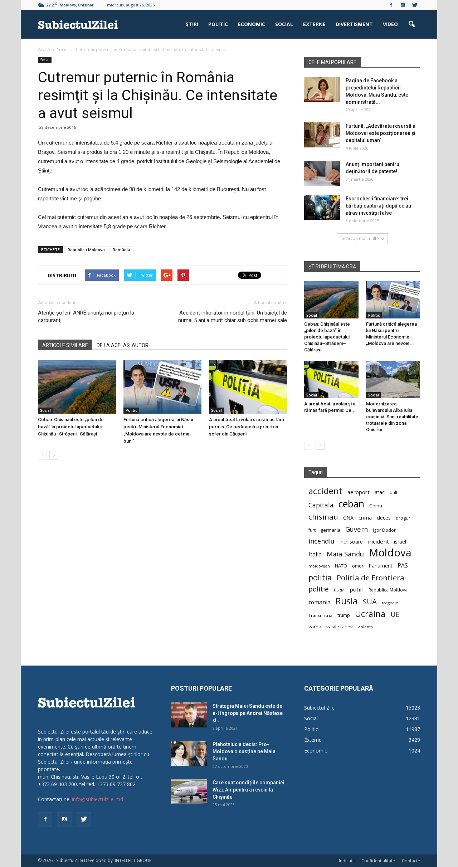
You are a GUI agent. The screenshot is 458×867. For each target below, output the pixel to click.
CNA (348, 517)
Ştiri (192, 24)
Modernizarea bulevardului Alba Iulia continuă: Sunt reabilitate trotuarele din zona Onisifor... (392, 416)
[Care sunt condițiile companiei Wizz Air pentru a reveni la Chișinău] (189, 791)
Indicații (347, 861)
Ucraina (370, 614)
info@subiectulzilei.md (97, 799)
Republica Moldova (86, 249)
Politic (218, 24)
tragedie (390, 602)
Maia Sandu (345, 553)
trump (343, 615)
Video (390, 24)
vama (314, 626)
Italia (315, 554)
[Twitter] (414, 5)
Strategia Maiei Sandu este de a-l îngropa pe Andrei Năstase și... (248, 713)
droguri (403, 518)
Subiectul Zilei (320, 707)
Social (284, 24)
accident (325, 491)
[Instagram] (403, 5)
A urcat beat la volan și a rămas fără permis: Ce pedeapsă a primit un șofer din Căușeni (246, 427)
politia (320, 577)
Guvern (356, 529)
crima (365, 517)
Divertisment (354, 24)
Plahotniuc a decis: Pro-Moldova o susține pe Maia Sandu (244, 751)
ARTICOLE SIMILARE (65, 345)
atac (380, 492)
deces (384, 517)
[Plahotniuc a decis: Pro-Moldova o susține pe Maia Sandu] (189, 753)
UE (395, 614)
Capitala (320, 505)
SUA (370, 601)
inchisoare (351, 541)
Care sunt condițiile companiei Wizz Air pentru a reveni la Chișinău (248, 790)
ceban (351, 503)
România (121, 249)
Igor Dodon (384, 530)
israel (400, 541)
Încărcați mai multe (360, 238)
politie (318, 589)
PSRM (339, 590)
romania (319, 602)
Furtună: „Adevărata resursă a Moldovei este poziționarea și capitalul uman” (380, 133)
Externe (314, 24)
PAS (403, 565)
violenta (365, 626)
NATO (341, 566)
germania (330, 530)
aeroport (358, 492)
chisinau (323, 517)
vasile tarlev (339, 626)
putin (357, 589)
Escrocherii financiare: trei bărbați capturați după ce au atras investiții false (378, 206)
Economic (251, 24)
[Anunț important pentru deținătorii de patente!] (322, 173)
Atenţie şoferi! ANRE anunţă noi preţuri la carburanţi (86, 316)
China (375, 505)
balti (394, 492)
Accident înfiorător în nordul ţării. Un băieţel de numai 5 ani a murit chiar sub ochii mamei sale (232, 316)
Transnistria (320, 615)
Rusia (347, 601)
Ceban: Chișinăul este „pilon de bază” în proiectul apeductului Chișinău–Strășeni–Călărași (71, 427)
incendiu (321, 541)
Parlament (381, 565)
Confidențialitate (378, 861)
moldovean (319, 566)
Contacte (411, 861)
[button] (411, 24)
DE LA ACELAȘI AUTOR (122, 345)
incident (378, 541)
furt (312, 530)
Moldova (390, 552)
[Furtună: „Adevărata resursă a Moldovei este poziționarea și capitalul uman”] (322, 134)
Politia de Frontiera (370, 577)
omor (358, 566)
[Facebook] (391, 5)
